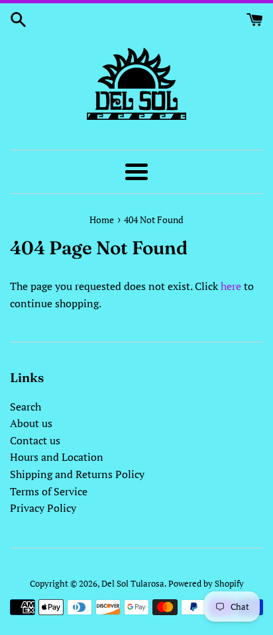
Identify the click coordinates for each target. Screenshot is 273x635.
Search (25, 406)
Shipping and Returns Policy (77, 474)
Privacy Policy (43, 508)
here (231, 286)
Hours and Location (56, 457)
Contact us (35, 440)
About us (31, 423)
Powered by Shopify (206, 583)
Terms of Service (48, 491)
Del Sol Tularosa (132, 583)
